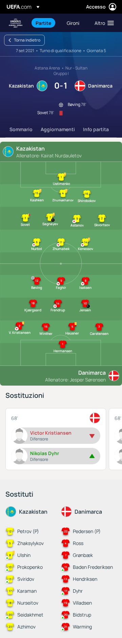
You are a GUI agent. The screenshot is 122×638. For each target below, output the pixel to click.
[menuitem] (45, 23)
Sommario (21, 129)
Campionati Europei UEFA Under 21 (15, 23)
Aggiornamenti (58, 129)
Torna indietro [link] (27, 40)
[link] (43, 23)
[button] (102, 23)
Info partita (96, 129)
